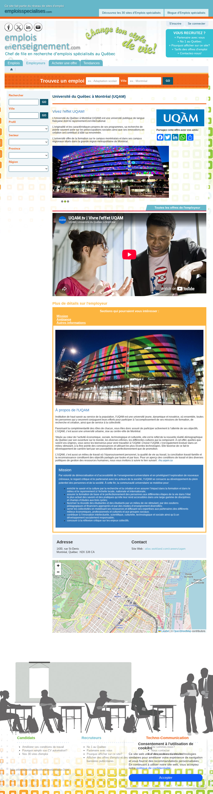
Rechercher (16, 95)
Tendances (91, 63)
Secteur (14, 135)
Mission (62, 316)
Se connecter (196, 23)
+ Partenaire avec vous (189, 37)
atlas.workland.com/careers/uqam (165, 548)
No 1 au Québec (96, 746)
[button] (58, 566)
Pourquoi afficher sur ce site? (104, 754)
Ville (123, 80)
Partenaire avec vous (99, 750)
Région (13, 161)
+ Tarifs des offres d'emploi (189, 49)
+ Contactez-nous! (189, 53)
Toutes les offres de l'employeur (177, 207)
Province (14, 148)
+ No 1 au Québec (189, 41)
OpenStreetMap (182, 631)
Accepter (165, 777)
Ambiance (64, 319)
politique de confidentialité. (153, 768)
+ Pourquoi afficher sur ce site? (189, 45)
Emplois (14, 63)
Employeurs (35, 63)
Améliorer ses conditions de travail (43, 746)
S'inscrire (175, 23)
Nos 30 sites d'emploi (35, 754)
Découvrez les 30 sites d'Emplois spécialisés (131, 12)
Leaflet (165, 631)
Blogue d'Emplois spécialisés (186, 12)
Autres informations (71, 322)
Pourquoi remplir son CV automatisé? (44, 750)
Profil (12, 122)
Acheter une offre (64, 63)
